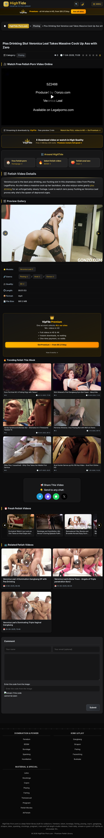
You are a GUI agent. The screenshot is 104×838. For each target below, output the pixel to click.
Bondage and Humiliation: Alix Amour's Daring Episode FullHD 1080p (49, 533)
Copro (26, 783)
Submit (93, 707)
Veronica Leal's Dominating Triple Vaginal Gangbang (22, 623)
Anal (36, 276)
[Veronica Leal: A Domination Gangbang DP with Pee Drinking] (26, 562)
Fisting (77, 749)
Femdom (26, 739)
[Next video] (99, 525)
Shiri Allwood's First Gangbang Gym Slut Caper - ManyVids (76, 392)
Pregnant (26, 803)
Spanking (26, 754)
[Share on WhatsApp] (56, 496)
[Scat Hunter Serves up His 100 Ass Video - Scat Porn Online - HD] (77, 450)
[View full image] (52, 233)
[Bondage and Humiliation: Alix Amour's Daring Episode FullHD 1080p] (49, 521)
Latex (26, 773)
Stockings (26, 778)
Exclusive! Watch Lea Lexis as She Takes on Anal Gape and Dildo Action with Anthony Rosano (20, 534)
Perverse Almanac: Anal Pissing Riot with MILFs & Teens (74, 428)
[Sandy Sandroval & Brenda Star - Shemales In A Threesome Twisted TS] (27, 412)
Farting (27, 793)
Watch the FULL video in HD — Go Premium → (80, 130)
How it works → (52, 352)
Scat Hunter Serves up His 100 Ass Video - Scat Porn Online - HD (76, 466)
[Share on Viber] (48, 496)
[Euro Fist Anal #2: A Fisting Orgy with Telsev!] (27, 376)
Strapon (77, 744)
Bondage (26, 749)
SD (21, 284)
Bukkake (77, 759)
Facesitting (77, 754)
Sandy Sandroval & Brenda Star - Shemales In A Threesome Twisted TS (26, 429)
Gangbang (77, 739)
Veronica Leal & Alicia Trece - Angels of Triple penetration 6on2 (75, 580)
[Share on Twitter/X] (64, 496)
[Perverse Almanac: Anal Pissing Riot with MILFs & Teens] (77, 412)
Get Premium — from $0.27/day (52, 345)
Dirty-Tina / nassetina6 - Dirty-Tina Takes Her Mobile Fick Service (25, 466)
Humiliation (26, 759)
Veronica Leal (25, 269)
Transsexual (27, 798)
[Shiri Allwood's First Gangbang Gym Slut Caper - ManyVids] (77, 376)
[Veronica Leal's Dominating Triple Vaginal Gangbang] (26, 606)
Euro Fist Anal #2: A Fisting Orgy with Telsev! (20, 392)
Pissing (36, 26)
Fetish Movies (26, 808)
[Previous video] (5, 525)
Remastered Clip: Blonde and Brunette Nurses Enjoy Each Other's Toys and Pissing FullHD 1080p (78, 534)
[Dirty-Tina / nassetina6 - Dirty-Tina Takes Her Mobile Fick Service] (27, 450)
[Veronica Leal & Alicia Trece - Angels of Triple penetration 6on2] (78, 562)
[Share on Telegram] (40, 496)
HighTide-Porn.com (18, 26)
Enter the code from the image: (17, 684)
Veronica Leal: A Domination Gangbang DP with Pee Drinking (25, 580)
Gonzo (49, 276)
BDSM (26, 744)
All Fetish (26, 813)
